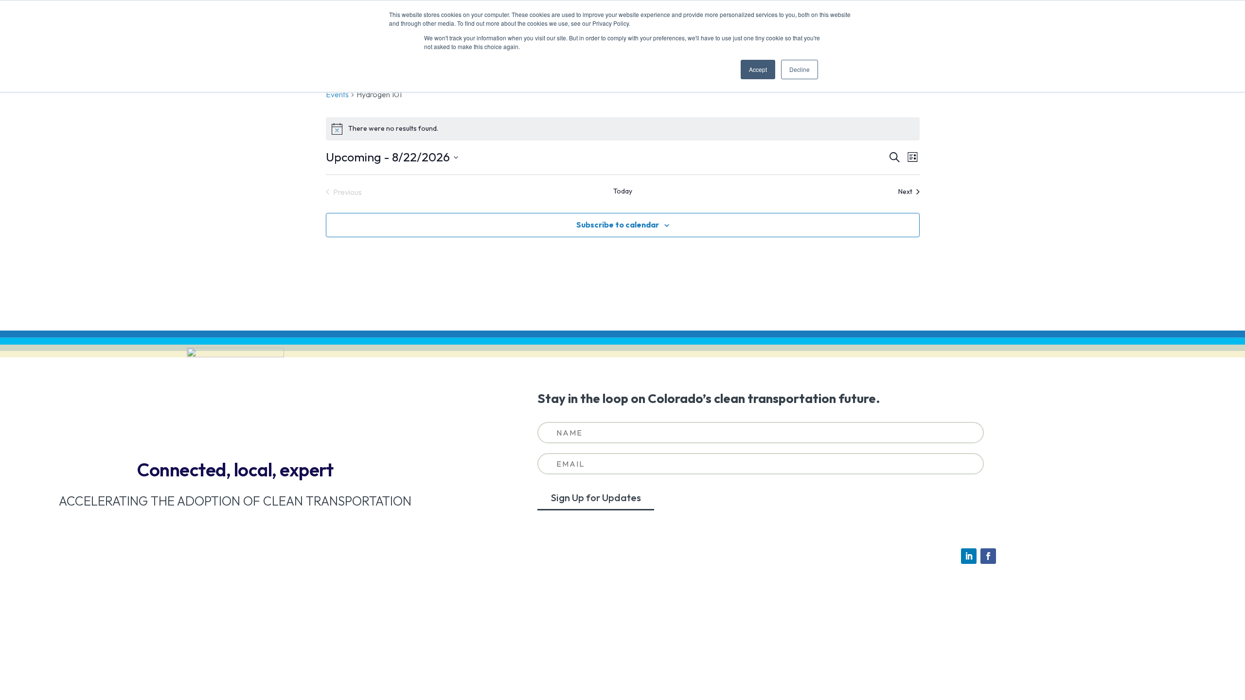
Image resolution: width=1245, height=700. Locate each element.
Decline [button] (799, 69)
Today (622, 191)
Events (337, 94)
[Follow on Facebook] (988, 556)
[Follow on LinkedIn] (969, 556)
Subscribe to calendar (617, 224)
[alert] (623, 128)
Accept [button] (758, 69)
